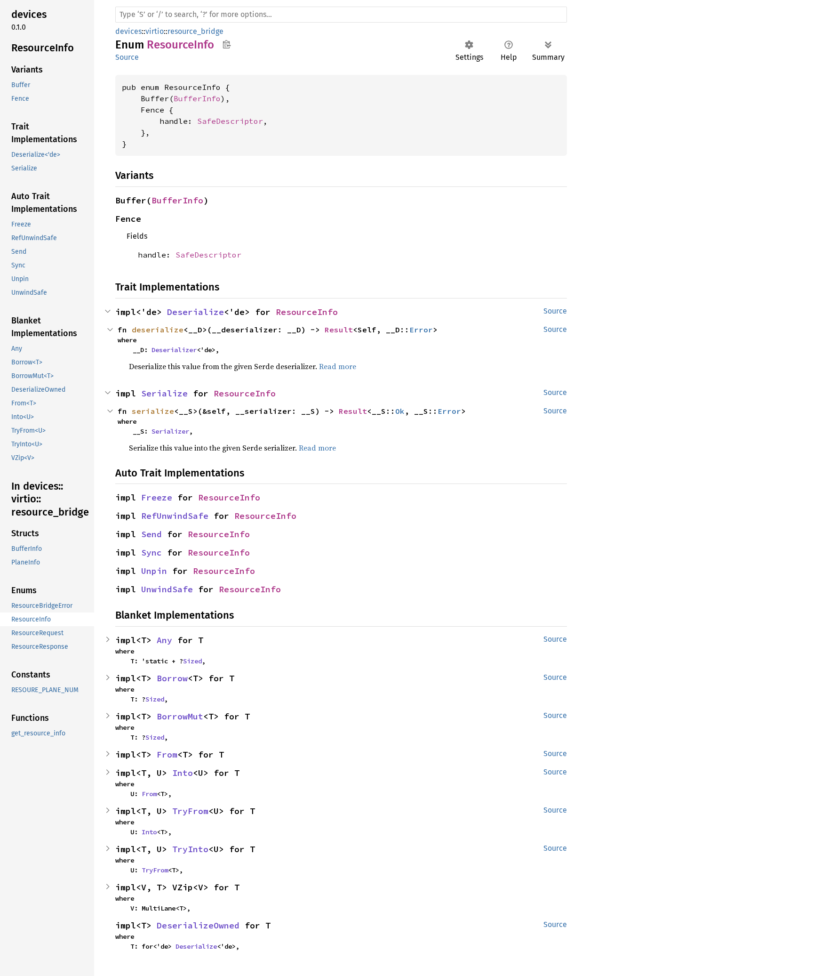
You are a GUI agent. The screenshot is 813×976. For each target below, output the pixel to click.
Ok (400, 411)
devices (128, 31)
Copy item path (226, 44)
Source (127, 57)
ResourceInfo (307, 312)
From (167, 754)
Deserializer (174, 350)
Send (151, 534)
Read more (337, 366)
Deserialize (195, 312)
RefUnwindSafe (174, 515)
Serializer (170, 431)
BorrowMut (180, 716)
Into (182, 772)
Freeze (156, 497)
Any (164, 640)
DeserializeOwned (198, 925)
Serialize (164, 393)
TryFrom (190, 811)
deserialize (157, 329)
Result (339, 329)
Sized (192, 661)
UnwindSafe (167, 589)
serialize (153, 411)
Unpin (154, 570)
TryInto (190, 849)
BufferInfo (197, 98)
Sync (151, 552)
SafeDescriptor (230, 121)
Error (421, 329)
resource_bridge (195, 31)
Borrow (172, 678)
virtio (154, 31)
